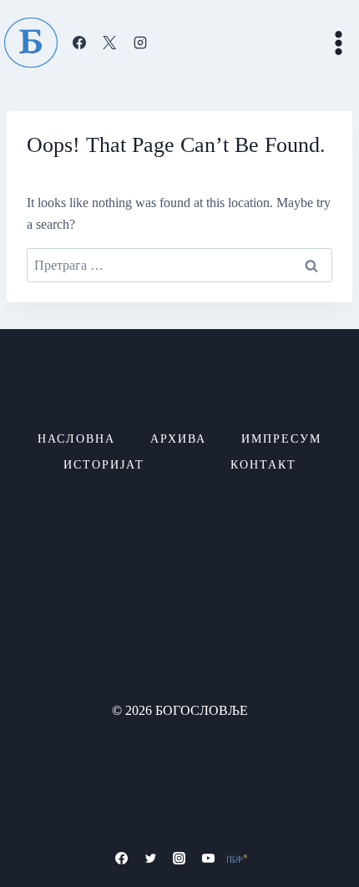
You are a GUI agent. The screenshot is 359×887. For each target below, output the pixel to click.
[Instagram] (140, 42)
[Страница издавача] (237, 858)
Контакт (263, 465)
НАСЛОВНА (76, 439)
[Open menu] (338, 42)
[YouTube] (208, 858)
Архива (178, 439)
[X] (109, 42)
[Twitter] (150, 858)
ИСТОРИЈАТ (103, 465)
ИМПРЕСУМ (281, 439)
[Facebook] (79, 42)
